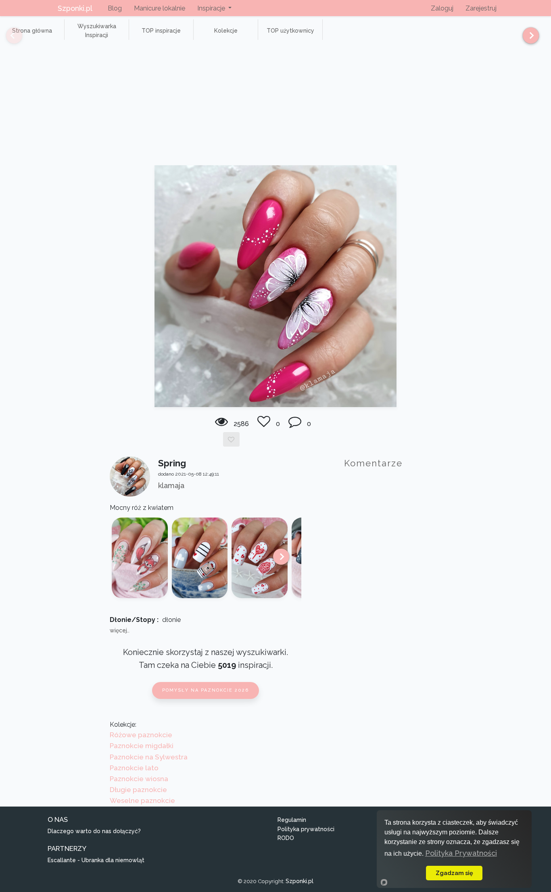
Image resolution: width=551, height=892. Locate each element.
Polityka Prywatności (461, 853)
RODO (286, 838)
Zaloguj (442, 8)
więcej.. (119, 630)
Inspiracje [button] (212, 8)
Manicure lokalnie (159, 8)
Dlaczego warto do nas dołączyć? (94, 831)
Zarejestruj (481, 8)
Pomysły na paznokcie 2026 (205, 690)
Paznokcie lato (134, 768)
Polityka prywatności (306, 829)
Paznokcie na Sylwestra (149, 757)
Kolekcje (226, 30)
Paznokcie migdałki (141, 746)
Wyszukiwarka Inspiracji (96, 30)
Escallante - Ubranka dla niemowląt (96, 860)
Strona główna (32, 30)
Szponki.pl (75, 8)
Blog (115, 8)
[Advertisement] (275, 104)
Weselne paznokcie (142, 800)
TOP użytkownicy (290, 30)
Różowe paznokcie (141, 735)
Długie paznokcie (138, 790)
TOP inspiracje (161, 30)
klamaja (171, 485)
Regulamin (292, 820)
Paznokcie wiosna (139, 779)
